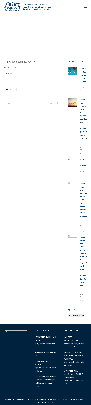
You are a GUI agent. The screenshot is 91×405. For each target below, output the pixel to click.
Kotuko (50, 402)
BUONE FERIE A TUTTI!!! (83, 163)
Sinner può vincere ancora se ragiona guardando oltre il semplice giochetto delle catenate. (83, 120)
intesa (82, 94)
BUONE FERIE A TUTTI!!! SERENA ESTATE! (83, 75)
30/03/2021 (21, 41)
